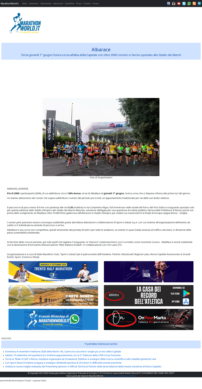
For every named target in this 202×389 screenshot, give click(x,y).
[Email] (199, 3)
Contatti (87, 3)
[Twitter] (184, 3)
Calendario (34, 3)
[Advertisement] (126, 23)
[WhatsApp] (189, 3)
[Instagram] (173, 3)
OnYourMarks (110, 376)
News (24, 3)
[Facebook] (168, 3)
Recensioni (58, 3)
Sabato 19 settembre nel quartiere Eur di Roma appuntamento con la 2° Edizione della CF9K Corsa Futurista (63, 355)
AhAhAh (132, 376)
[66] (53, 271)
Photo (79, 3)
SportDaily (122, 376)
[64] (148, 295)
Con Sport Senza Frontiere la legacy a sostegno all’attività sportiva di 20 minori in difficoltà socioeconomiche (63, 362)
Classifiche (69, 3)
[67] (53, 295)
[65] (53, 319)
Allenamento (46, 3)
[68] (148, 319)
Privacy (95, 3)
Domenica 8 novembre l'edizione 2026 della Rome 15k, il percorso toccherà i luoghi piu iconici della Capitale (63, 351)
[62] (148, 271)
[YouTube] (178, 3)
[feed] (194, 3)
